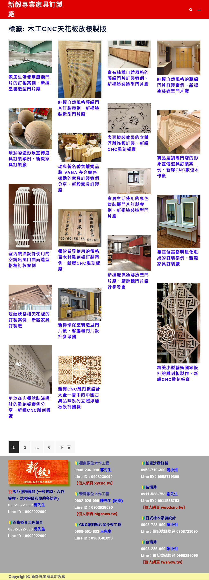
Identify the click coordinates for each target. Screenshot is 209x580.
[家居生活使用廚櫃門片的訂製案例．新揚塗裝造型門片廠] (30, 56)
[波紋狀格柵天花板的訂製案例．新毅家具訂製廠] (30, 296)
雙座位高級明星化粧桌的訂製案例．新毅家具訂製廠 (178, 258)
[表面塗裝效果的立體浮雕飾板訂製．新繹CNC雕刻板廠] (129, 117)
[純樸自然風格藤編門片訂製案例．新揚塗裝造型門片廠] (80, 68)
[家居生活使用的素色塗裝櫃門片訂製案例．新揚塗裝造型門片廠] (129, 180)
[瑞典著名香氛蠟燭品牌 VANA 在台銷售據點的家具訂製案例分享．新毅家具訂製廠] (80, 147)
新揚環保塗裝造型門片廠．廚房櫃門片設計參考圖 (128, 281)
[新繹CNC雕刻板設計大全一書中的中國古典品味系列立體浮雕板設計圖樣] (80, 369)
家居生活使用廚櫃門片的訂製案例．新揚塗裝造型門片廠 (29, 83)
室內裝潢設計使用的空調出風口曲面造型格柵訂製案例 (29, 260)
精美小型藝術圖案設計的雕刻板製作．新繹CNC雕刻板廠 (178, 373)
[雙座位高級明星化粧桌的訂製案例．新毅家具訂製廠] (179, 221)
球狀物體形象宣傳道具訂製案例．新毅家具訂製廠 (29, 159)
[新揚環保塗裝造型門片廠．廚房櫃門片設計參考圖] (129, 252)
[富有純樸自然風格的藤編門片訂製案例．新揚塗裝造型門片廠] (129, 54)
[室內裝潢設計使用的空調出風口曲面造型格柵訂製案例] (30, 216)
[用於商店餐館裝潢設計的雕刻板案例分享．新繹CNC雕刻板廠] (30, 369)
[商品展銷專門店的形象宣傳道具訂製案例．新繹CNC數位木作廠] (179, 131)
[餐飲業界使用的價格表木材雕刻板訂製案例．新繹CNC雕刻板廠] (80, 227)
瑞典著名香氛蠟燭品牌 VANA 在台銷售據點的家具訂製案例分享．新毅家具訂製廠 (79, 178)
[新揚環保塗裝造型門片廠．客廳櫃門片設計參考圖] (80, 303)
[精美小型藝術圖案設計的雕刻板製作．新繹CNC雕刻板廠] (179, 322)
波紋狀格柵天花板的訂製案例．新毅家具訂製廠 (29, 320)
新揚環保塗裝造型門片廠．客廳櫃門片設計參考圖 (79, 331)
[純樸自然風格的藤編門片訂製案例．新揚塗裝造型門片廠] (179, 57)
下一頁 (65, 447)
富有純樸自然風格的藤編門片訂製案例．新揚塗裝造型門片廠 (128, 78)
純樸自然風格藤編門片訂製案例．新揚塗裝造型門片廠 (79, 108)
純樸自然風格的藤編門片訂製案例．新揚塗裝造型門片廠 (178, 85)
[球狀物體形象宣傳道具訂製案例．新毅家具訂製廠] (30, 127)
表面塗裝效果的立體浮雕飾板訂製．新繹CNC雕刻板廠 (128, 143)
